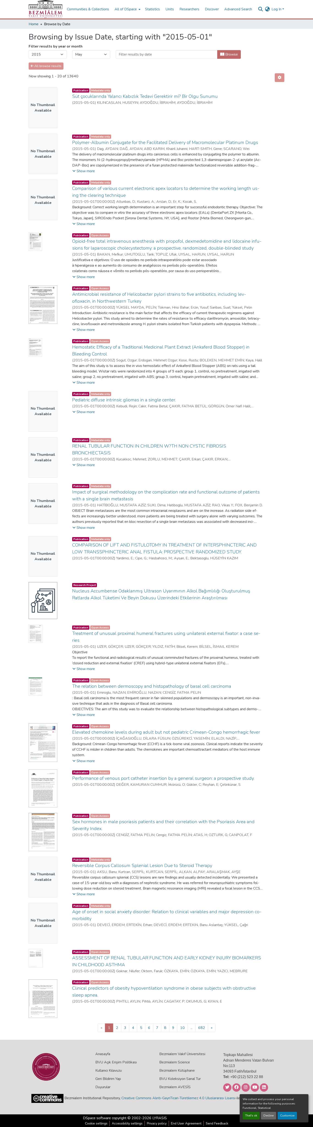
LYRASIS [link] (159, 1118)
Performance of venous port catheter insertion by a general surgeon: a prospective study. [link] (163, 778)
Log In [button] (277, 9)
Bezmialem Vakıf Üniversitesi (182, 1054)
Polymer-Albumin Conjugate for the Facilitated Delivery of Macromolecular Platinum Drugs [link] (165, 142)
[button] (45, 9)
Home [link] (33, 24)
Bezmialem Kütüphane (177, 1070)
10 (182, 1027)
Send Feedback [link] (217, 1123)
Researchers (189, 9)
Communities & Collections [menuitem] (88, 9)
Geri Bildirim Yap (108, 1079)
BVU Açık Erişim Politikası (116, 1062)
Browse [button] (231, 54)
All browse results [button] (47, 66)
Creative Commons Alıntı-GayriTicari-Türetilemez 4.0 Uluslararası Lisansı (178, 1098)
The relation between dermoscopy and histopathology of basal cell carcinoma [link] (151, 686)
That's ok (251, 1115)
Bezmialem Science (174, 1062)
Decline (269, 1115)
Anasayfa (102, 1054)
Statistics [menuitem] (152, 9)
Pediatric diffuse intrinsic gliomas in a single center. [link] (124, 400)
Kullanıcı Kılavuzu (108, 1070)
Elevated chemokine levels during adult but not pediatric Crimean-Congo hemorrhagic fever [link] (166, 732)
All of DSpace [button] (126, 9)
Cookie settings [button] (96, 1123)
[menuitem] (127, 9)
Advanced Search (238, 9)
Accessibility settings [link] (127, 1123)
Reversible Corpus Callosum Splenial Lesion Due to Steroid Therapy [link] (142, 865)
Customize (287, 1115)
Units (169, 9)
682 (201, 1027)
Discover (212, 9)
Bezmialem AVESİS (175, 1087)
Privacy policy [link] (157, 1123)
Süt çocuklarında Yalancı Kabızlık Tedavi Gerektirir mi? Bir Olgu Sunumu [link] (145, 96)
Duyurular (102, 1087)
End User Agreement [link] (186, 1123)
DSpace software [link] (97, 1118)
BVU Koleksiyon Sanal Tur (180, 1079)
